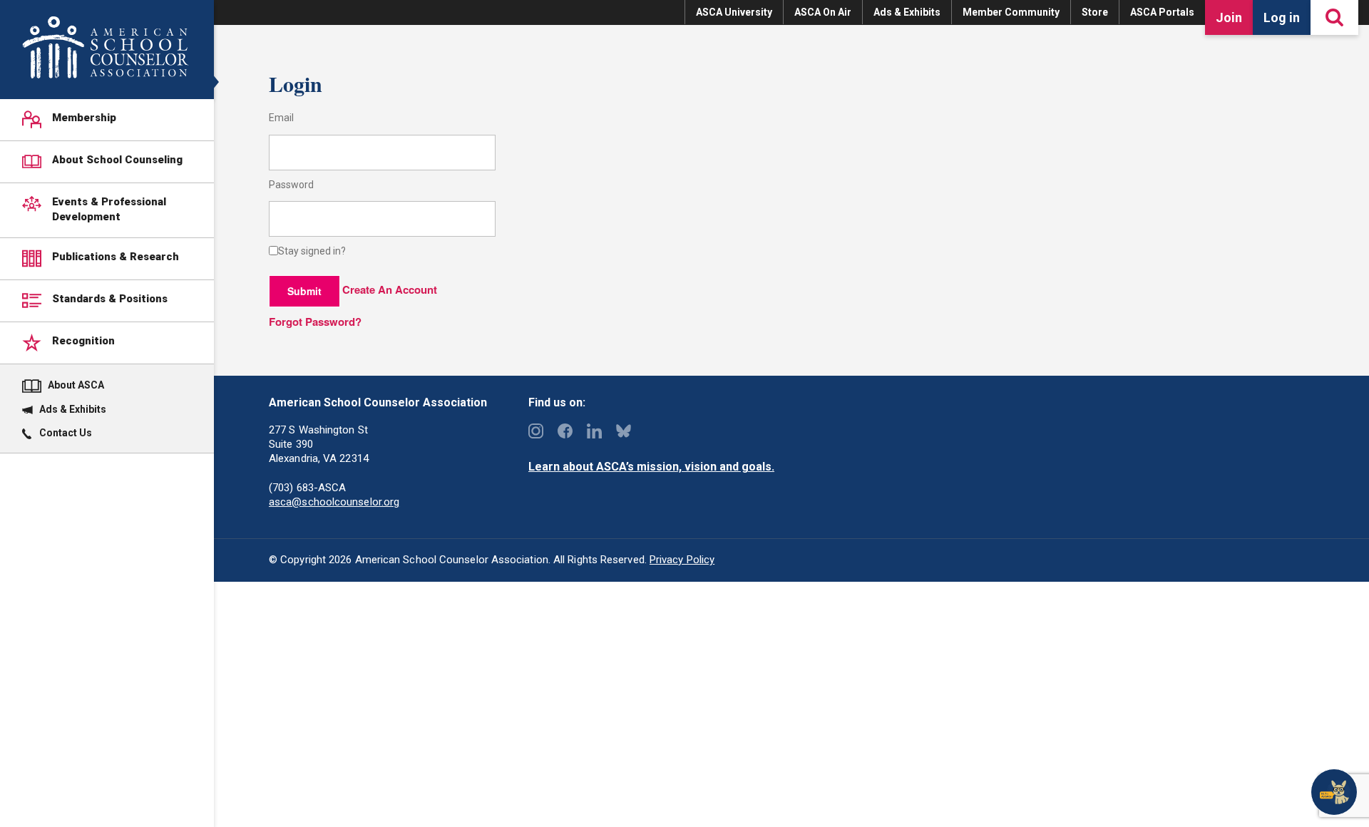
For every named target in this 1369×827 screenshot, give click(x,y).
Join (1229, 17)
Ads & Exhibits (906, 12)
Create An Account (389, 289)
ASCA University (734, 12)
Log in (1281, 17)
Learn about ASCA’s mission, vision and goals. (651, 466)
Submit (304, 291)
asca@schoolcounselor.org (334, 501)
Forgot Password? (315, 321)
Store (1095, 12)
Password (291, 185)
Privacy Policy (682, 559)
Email (281, 118)
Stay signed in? (312, 251)
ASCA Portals (1162, 12)
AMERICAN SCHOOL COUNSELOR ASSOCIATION (105, 47)
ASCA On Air (822, 12)
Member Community (1011, 12)
